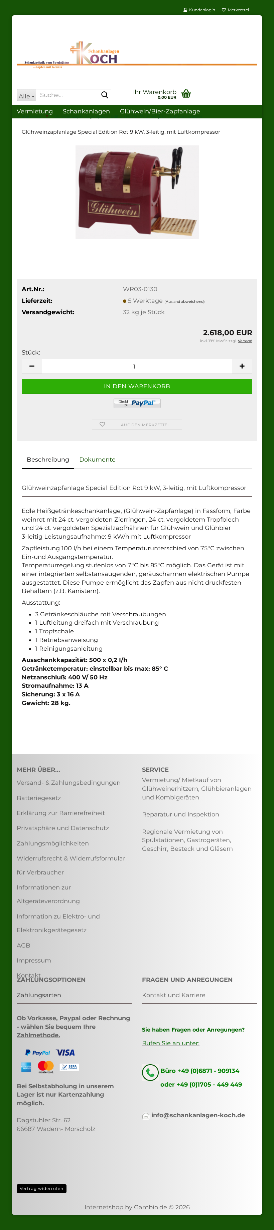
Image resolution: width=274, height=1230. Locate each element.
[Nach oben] (256, 1220)
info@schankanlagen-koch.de (198, 1115)
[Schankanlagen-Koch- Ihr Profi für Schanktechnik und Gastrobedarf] (137, 55)
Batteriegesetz (39, 798)
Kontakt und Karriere (174, 995)
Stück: (31, 352)
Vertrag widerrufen (41, 1188)
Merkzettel (237, 9)
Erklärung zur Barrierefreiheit (61, 813)
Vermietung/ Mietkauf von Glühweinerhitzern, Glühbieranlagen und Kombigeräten (197, 788)
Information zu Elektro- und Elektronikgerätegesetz (58, 923)
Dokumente (97, 459)
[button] (32, 366)
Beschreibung (48, 459)
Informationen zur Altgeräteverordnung (48, 894)
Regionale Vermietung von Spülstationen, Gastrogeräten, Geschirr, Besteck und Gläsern (187, 840)
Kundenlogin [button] (201, 9)
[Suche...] (105, 95)
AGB (23, 945)
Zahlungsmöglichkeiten (53, 843)
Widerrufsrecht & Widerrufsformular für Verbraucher (71, 865)
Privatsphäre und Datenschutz (63, 828)
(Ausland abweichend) (184, 301)
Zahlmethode (37, 1035)
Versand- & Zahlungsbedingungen (69, 782)
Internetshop (104, 1207)
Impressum (34, 960)
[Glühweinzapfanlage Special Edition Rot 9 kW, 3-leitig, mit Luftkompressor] (137, 191)
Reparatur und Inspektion (180, 814)
